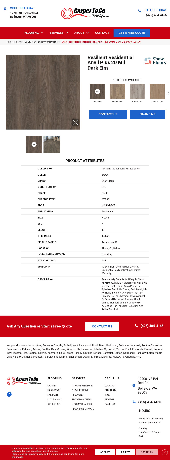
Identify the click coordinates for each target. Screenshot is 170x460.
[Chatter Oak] (157, 91)
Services (57, 32)
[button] (42, 33)
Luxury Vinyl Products (49, 41)
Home (9, 41)
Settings (147, 452)
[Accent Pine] (117, 91)
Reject (125, 452)
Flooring (31, 32)
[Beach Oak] (137, 91)
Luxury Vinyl (30, 41)
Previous (5, 142)
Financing (148, 114)
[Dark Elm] (97, 91)
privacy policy (36, 454)
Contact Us (108, 114)
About (79, 32)
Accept (105, 452)
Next (81, 142)
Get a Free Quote (132, 32)
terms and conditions (63, 454)
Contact (102, 32)
